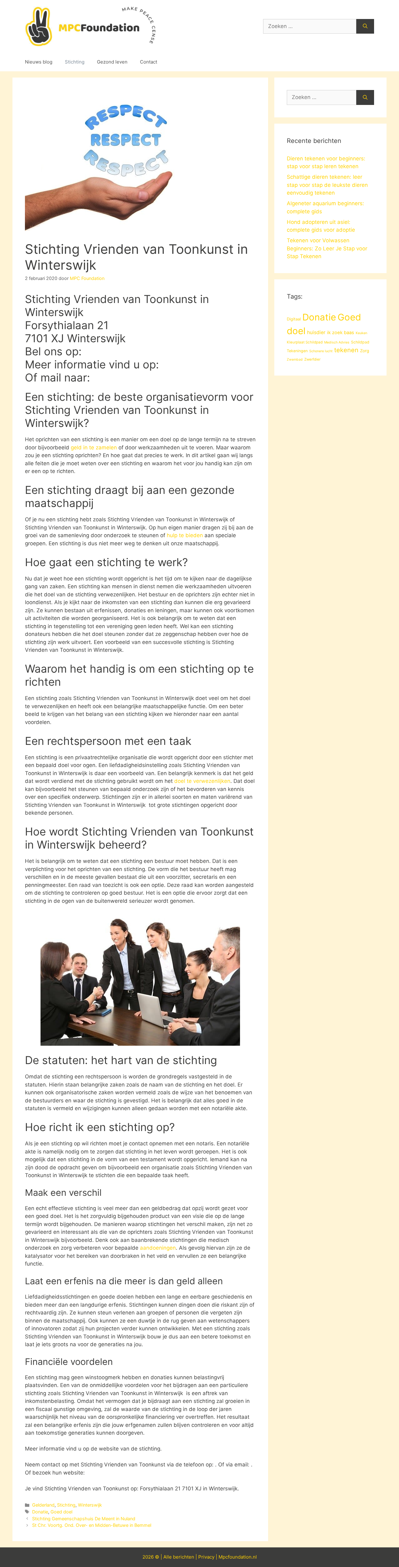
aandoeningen (158, 1248)
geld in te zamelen (94, 447)
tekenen (346, 350)
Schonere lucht (321, 351)
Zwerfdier (312, 359)
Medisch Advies (336, 342)
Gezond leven (112, 62)
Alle (168, 1557)
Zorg (364, 350)
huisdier (316, 332)
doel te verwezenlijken (202, 781)
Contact (148, 62)
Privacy (206, 1557)
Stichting (74, 62)
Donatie (40, 1511)
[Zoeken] (365, 26)
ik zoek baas (340, 332)
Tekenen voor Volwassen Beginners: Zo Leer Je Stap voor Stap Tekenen (327, 248)
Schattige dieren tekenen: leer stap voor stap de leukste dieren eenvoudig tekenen (327, 185)
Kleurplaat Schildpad (305, 342)
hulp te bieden (185, 535)
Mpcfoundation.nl (238, 1557)
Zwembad (295, 359)
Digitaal (294, 318)
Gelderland (43, 1505)
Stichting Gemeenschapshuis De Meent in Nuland (83, 1518)
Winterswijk (90, 1505)
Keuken (361, 333)
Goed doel (61, 1511)
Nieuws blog (38, 62)
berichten (183, 1557)
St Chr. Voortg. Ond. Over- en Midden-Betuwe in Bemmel (91, 1525)
